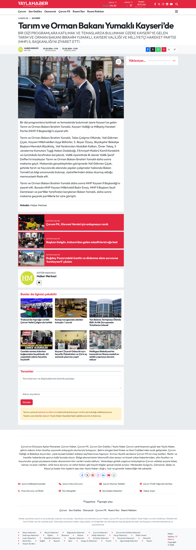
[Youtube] (108, 475)
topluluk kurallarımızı (48, 412)
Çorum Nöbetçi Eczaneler (34, 483)
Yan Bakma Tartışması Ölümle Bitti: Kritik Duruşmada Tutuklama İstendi (105, 322)
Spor (70, 541)
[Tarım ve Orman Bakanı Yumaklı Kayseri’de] (71, 87)
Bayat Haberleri (51, 532)
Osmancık (50, 11)
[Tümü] (174, 60)
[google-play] (104, 501)
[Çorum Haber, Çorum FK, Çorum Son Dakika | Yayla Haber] (33, 4)
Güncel (80, 535)
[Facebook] (82, 475)
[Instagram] (98, 475)
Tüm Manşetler (69, 490)
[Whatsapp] (114, 475)
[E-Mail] (39, 282)
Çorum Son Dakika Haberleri (128, 532)
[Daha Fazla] (164, 49)
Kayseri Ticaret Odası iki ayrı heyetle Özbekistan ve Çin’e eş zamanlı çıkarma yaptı (71, 354)
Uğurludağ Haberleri (129, 541)
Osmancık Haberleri (125, 538)
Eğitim (50, 535)
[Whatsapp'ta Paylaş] (158, 49)
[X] (87, 475)
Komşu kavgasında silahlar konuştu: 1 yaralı (69, 321)
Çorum (22, 11)
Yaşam (149, 541)
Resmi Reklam (95, 11)
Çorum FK (64, 11)
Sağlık (42, 541)
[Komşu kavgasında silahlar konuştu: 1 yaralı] (71, 307)
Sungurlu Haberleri (88, 541)
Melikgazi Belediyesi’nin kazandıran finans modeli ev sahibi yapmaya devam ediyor (104, 355)
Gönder (27, 402)
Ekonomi (65, 535)
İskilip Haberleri (98, 535)
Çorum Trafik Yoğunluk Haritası (157, 483)
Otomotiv (146, 538)
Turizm (108, 541)
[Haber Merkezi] (27, 277)
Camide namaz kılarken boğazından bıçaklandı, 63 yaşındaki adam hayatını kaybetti (34, 355)
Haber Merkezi (46, 276)
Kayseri (36, 18)
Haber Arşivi (149, 490)
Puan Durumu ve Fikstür (32, 490)
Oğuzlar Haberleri (76, 538)
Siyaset (56, 541)
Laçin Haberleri (29, 538)
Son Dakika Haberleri (112, 490)
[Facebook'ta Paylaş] (148, 49)
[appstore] (89, 501)
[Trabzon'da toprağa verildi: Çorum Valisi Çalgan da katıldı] (37, 307)
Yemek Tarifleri (28, 544)
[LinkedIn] (103, 475)
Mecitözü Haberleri (52, 538)
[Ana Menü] (176, 11)
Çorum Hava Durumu (73, 483)
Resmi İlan (79, 11)
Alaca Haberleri (29, 532)
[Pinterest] (92, 475)
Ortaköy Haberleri (101, 538)
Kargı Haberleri (120, 535)
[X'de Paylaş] (152, 49)
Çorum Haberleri (100, 532)
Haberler (23, 18)
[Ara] (176, 4)
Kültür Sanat (140, 535)
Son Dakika (35, 11)
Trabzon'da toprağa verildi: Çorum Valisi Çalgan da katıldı (36, 321)
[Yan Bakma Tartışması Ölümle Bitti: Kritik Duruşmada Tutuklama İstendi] (105, 307)
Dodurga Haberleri (30, 535)
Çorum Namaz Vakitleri (114, 483)
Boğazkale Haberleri (76, 532)
